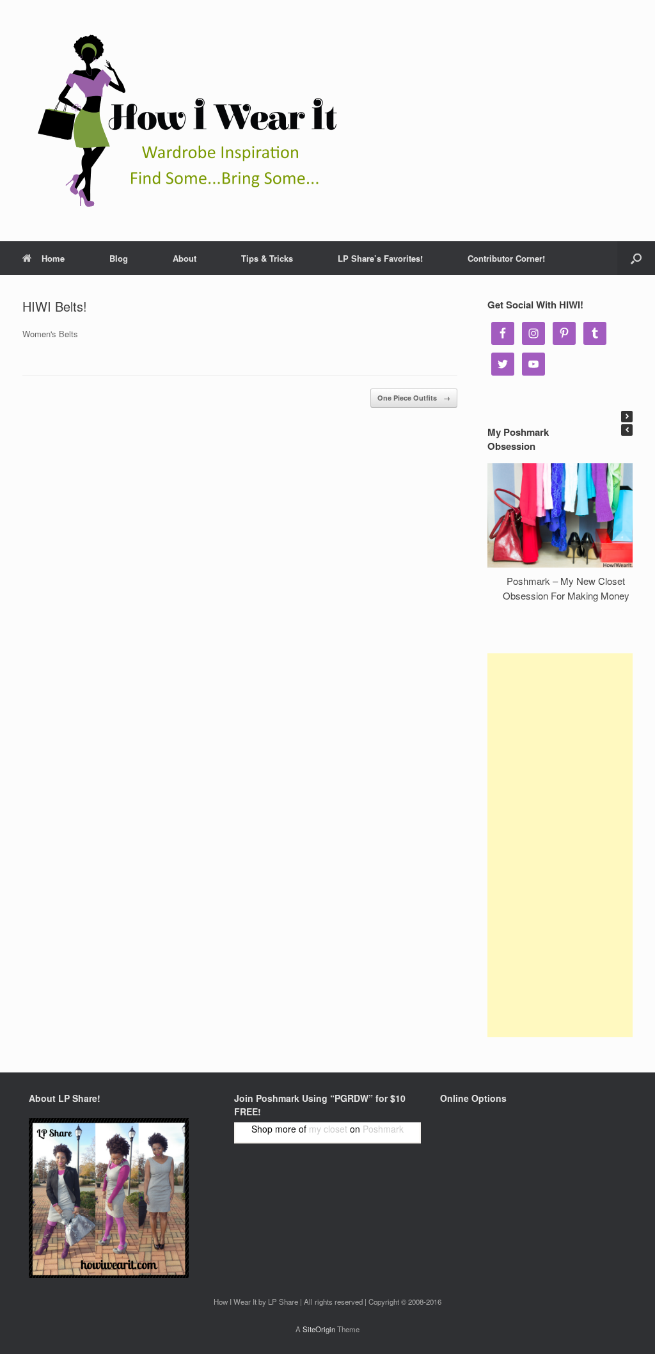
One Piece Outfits (413, 397)
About (184, 258)
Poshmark (383, 1128)
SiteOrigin (319, 1329)
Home (53, 258)
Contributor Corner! (506, 258)
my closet (328, 1128)
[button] (627, 416)
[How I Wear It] (182, 120)
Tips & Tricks (267, 258)
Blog (118, 258)
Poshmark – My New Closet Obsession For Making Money (566, 588)
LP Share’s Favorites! (380, 258)
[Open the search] (636, 258)
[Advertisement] (560, 845)
